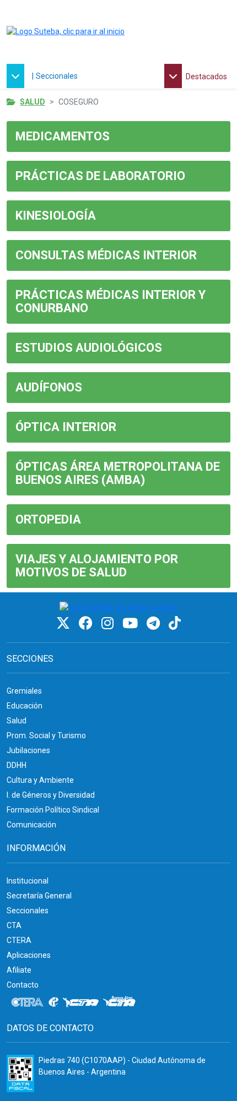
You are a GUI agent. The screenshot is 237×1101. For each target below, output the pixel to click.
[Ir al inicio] (66, 32)
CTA (14, 925)
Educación (24, 705)
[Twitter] (64, 623)
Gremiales (24, 690)
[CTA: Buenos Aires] (121, 1002)
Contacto (23, 984)
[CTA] (81, 1002)
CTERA (19, 940)
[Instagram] (109, 623)
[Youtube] (131, 623)
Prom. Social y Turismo (46, 735)
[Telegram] (155, 623)
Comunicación (31, 824)
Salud (32, 101)
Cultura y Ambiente (40, 780)
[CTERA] (27, 1002)
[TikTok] (175, 623)
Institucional (28, 880)
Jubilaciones (28, 750)
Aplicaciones (29, 955)
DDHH (16, 765)
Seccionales (57, 76)
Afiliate (19, 970)
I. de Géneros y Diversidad (51, 795)
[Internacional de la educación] (53, 1002)
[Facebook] (87, 623)
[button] (18, 76)
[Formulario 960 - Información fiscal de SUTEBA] (20, 1073)
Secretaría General (39, 895)
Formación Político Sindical (53, 809)
